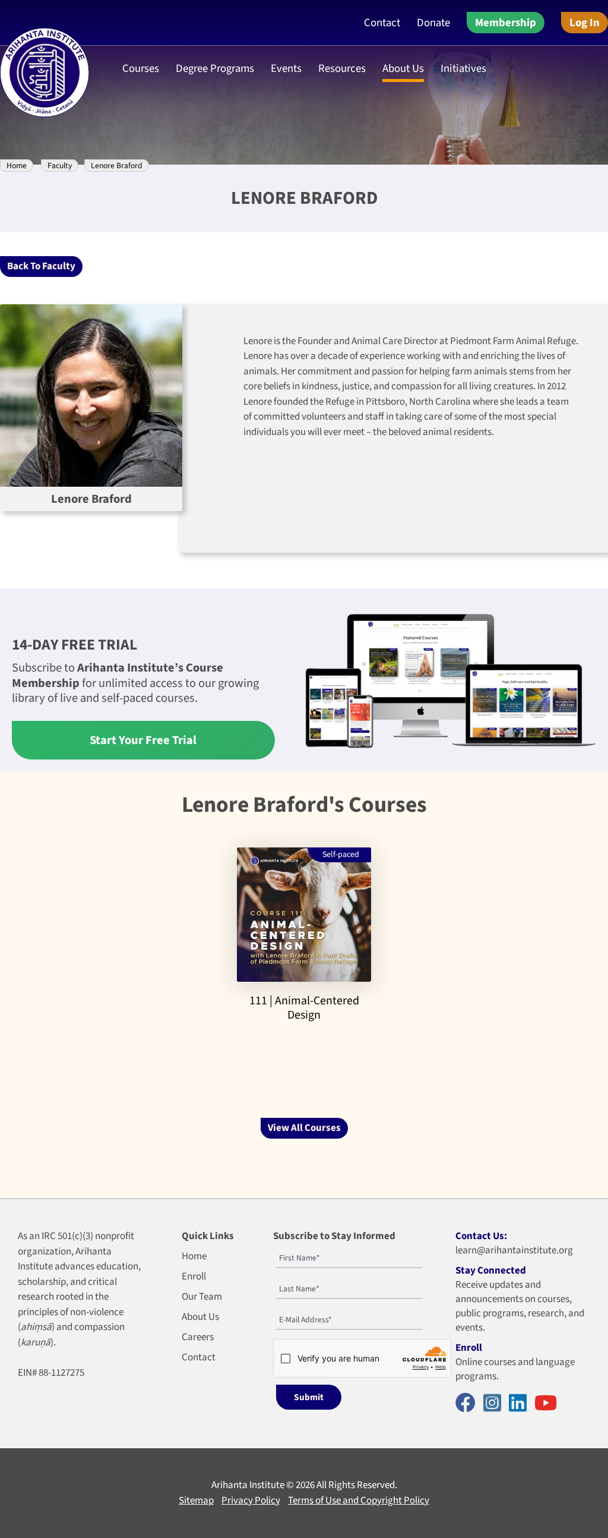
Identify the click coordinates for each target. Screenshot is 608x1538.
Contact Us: (481, 1236)
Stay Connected (490, 1270)
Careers (198, 1337)
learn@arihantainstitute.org (514, 1250)
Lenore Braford (116, 165)
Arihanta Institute (247, 1485)
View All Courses (304, 1128)
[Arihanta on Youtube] (548, 1404)
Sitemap (196, 1500)
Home (17, 165)
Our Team (202, 1297)
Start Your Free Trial (143, 740)
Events (286, 68)
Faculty (60, 165)
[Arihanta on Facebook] (468, 1404)
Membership (505, 22)
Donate (433, 22)
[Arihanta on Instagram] (495, 1404)
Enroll (194, 1276)
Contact (382, 22)
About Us (200, 1317)
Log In (584, 22)
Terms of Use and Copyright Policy (358, 1500)
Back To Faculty (41, 266)
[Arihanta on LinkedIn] (521, 1404)
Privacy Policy (250, 1500)
